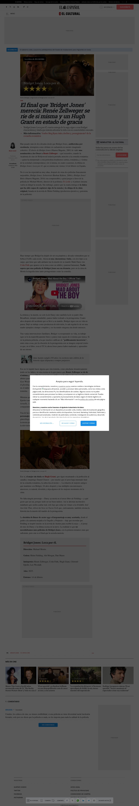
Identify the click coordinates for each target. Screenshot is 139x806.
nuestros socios (64, 386)
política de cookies (87, 399)
